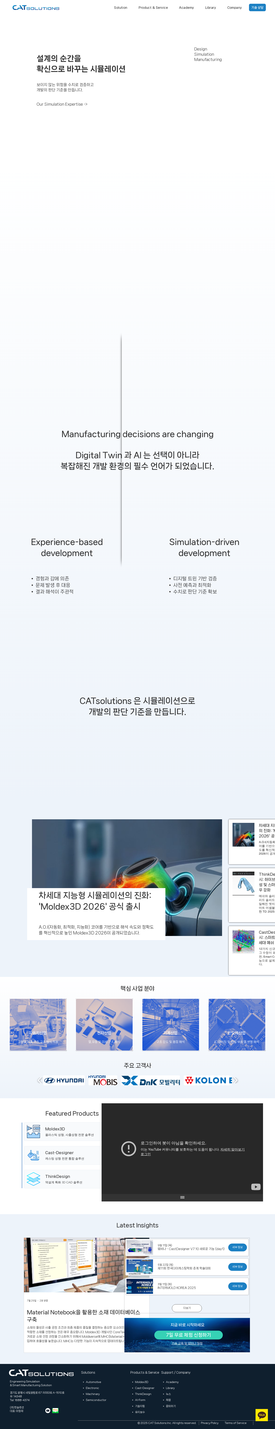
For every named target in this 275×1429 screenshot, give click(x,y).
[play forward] (235, 1080)
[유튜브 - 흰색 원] (47, 1410)
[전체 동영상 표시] (182, 1197)
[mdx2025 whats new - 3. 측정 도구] (182, 1148)
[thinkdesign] (75, 1179)
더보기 (187, 1308)
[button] (121, 7)
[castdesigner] (75, 1155)
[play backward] (40, 1080)
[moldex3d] (75, 1131)
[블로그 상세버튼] (95, 903)
